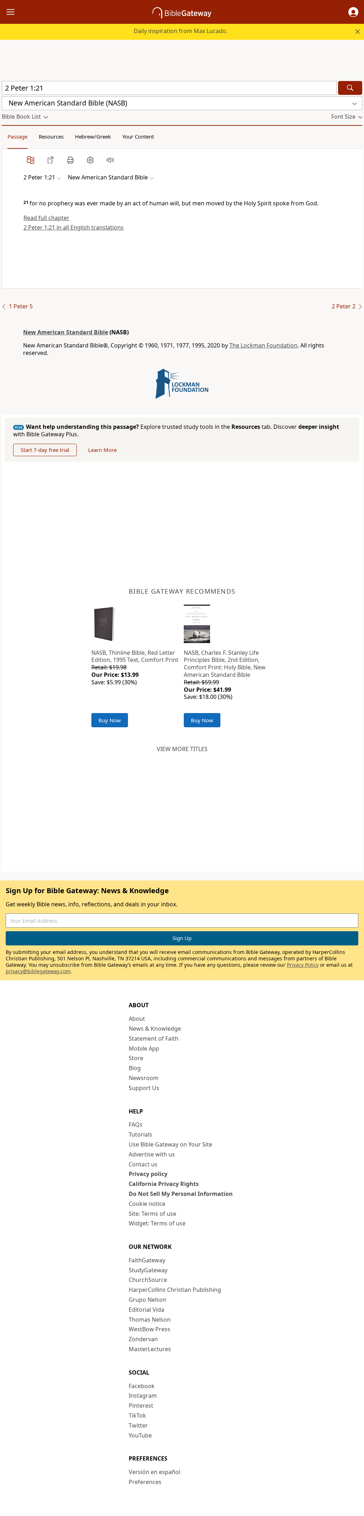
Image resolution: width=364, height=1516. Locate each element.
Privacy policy (148, 1174)
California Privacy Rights (164, 1184)
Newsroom (144, 1078)
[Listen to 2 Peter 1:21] (110, 160)
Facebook (142, 1386)
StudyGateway (148, 1270)
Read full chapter (46, 218)
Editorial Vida (146, 1309)
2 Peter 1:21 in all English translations (73, 227)
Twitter (138, 1425)
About (137, 1019)
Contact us (143, 1164)
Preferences (145, 1482)
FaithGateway (147, 1260)
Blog (135, 1068)
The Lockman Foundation (263, 345)
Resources (51, 136)
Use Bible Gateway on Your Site (170, 1144)
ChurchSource (148, 1280)
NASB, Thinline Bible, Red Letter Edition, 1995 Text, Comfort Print (134, 656)
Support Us (144, 1088)
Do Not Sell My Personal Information (181, 1194)
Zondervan (143, 1339)
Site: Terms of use (152, 1214)
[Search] (350, 88)
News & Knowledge (155, 1028)
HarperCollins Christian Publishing (175, 1290)
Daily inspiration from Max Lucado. (181, 31)
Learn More (102, 449)
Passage (17, 136)
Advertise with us (152, 1154)
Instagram (143, 1395)
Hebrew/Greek (93, 136)
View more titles (182, 749)
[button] (353, 12)
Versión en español (154, 1472)
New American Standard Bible (65, 332)
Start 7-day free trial (45, 449)
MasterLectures (150, 1349)
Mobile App (144, 1048)
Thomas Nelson (150, 1319)
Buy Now (109, 720)
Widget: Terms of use (157, 1223)
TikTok (137, 1415)
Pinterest (141, 1405)
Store (136, 1058)
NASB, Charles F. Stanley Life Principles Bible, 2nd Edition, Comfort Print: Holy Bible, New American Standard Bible (225, 664)
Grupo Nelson (147, 1300)
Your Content (138, 136)
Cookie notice (147, 1204)
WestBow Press (149, 1329)
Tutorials (140, 1134)
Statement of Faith (153, 1038)
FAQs (136, 1124)
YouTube (140, 1435)
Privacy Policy (302, 964)
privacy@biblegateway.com (38, 971)
